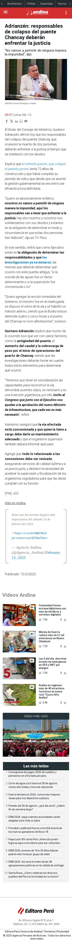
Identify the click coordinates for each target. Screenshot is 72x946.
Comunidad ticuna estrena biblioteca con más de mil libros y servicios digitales (52, 610)
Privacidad (63, 931)
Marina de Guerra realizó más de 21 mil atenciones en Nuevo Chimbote (51, 637)
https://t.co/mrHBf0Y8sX (31, 533)
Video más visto (36, 716)
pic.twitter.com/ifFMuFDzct (29, 538)
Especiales (46, 3)
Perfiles (31, 3)
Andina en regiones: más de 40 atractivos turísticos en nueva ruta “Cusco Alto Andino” (51, 691)
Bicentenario (14, 3)
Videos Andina (18, 595)
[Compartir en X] (65, 619)
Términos (49, 931)
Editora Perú (12, 931)
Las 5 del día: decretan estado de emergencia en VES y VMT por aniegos (52, 663)
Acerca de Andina (31, 931)
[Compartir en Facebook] (61, 619)
